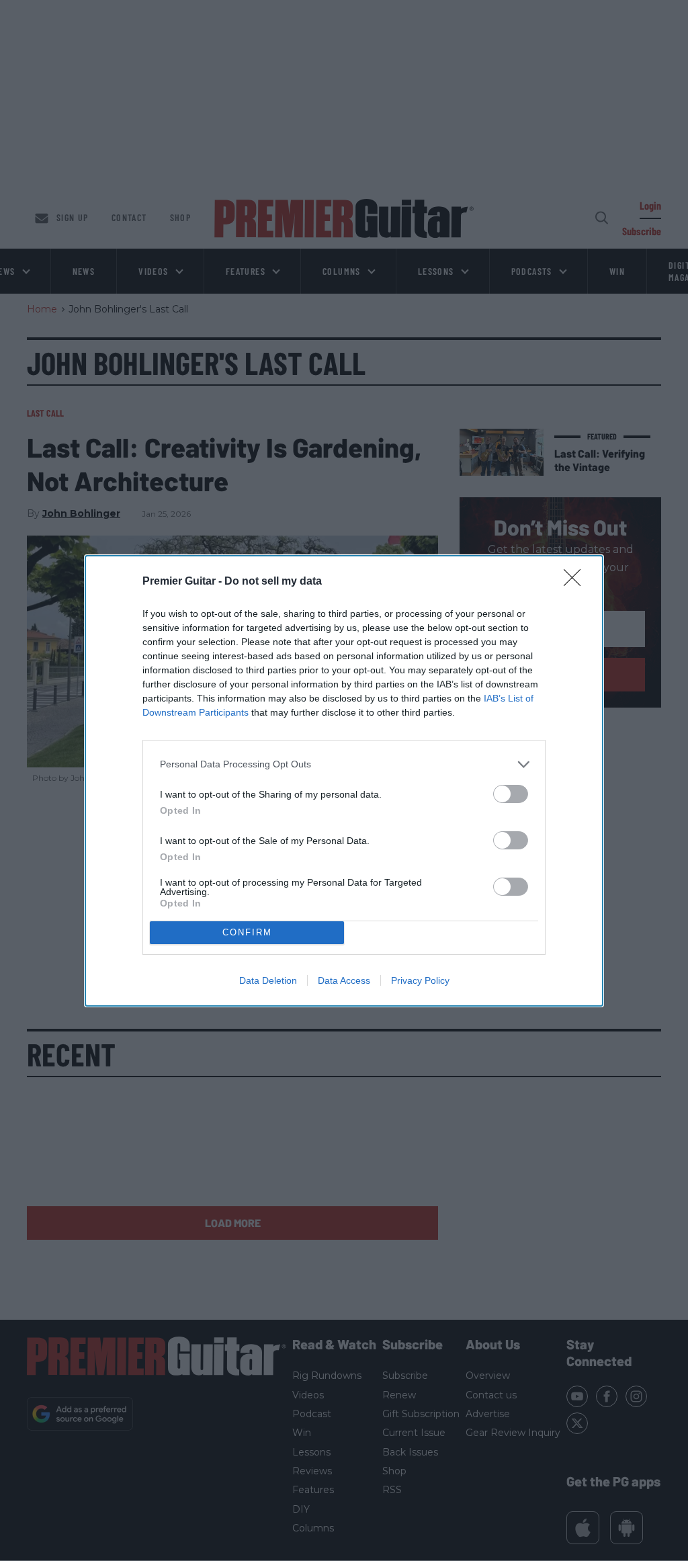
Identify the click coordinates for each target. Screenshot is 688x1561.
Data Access (344, 980)
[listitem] (344, 764)
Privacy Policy (420, 980)
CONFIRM (247, 932)
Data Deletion (268, 980)
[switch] (510, 794)
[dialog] (344, 781)
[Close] (576, 582)
